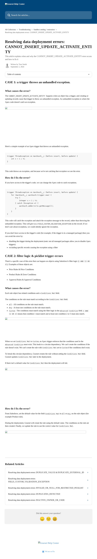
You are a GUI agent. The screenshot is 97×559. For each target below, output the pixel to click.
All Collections (10, 30)
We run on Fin (50, 551)
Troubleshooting (25, 30)
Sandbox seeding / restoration (44, 30)
